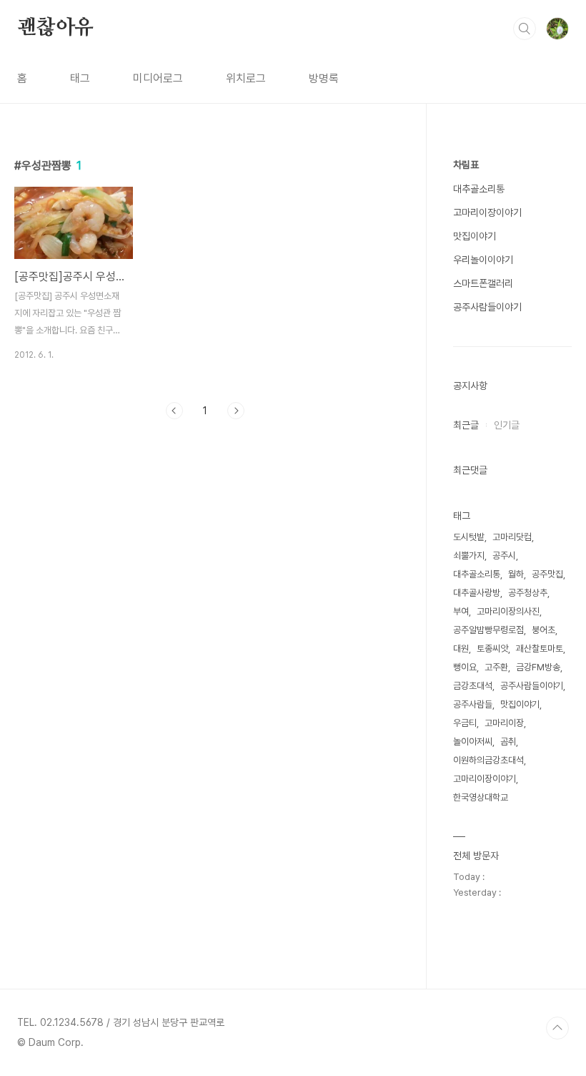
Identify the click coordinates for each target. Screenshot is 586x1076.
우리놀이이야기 (483, 259)
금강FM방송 (538, 667)
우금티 (465, 723)
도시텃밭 (469, 537)
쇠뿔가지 (469, 555)
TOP (557, 1028)
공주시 (504, 555)
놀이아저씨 (472, 741)
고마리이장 (504, 723)
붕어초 (543, 630)
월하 (516, 574)
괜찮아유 (55, 28)
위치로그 (246, 78)
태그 (80, 78)
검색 (524, 28)
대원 (461, 648)
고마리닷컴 (512, 537)
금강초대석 (472, 685)
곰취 (508, 741)
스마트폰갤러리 (483, 283)
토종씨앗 (492, 648)
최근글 (466, 425)
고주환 (496, 667)
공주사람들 (472, 704)
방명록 (324, 78)
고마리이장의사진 (508, 611)
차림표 (466, 164)
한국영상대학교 (480, 797)
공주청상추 (527, 592)
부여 (461, 611)
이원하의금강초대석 (488, 760)
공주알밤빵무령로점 (488, 630)
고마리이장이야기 (487, 212)
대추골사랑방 (476, 592)
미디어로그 (158, 78)
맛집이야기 (474, 236)
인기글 (507, 425)
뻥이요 (465, 667)
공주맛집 (547, 574)
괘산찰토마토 (539, 648)
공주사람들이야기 (487, 307)
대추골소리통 (479, 189)
